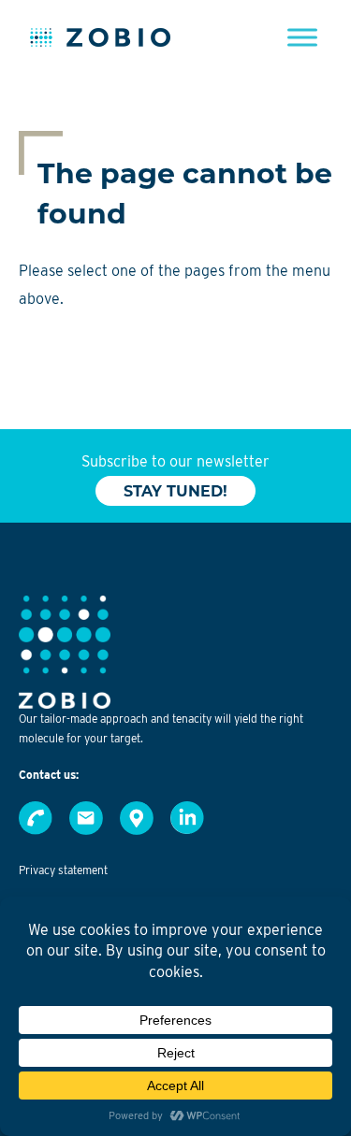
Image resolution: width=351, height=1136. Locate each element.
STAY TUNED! (175, 491)
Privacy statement (63, 870)
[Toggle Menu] (302, 37)
